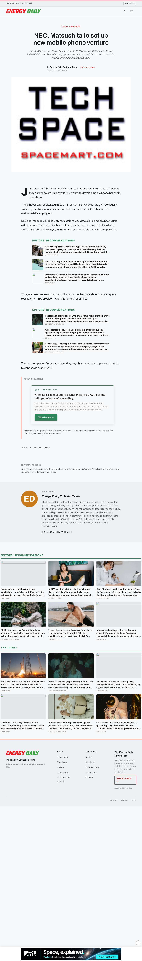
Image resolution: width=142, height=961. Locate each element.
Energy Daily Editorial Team (64, 67)
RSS (130, 788)
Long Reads (62, 772)
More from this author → (57, 532)
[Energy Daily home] (23, 11)
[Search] (124, 11)
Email (47, 447)
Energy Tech (62, 757)
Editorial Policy (92, 767)
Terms (124, 801)
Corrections (91, 772)
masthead (50, 472)
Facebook (38, 447)
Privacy (114, 801)
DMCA (133, 801)
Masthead (90, 762)
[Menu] (131, 11)
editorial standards (33, 472)
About (88, 757)
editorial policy (49, 526)
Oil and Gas (62, 762)
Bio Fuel (60, 767)
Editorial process (87, 67)
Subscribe (130, 3)
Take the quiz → (46, 417)
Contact (89, 777)
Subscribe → (123, 780)
